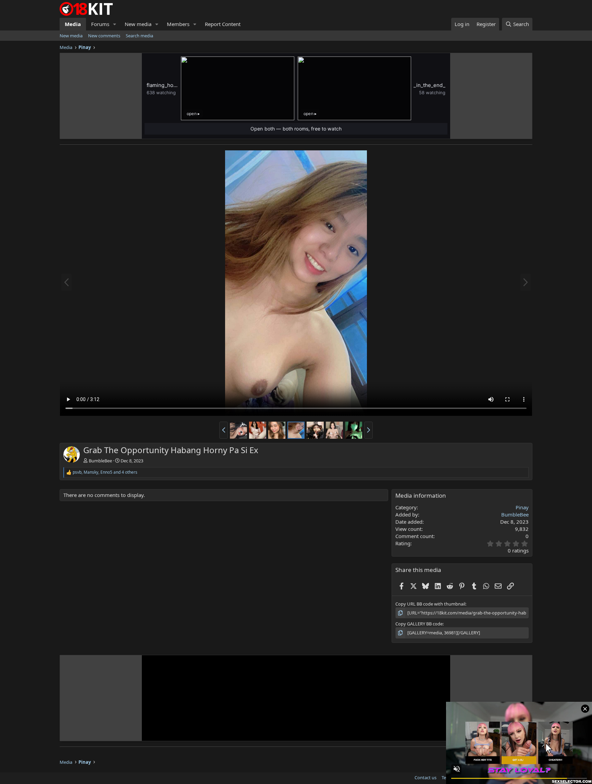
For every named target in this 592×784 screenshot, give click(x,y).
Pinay (522, 507)
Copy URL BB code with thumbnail (430, 604)
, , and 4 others (105, 472)
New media (138, 24)
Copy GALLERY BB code (419, 624)
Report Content (223, 24)
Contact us (425, 777)
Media (73, 24)
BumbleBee (100, 461)
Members (178, 24)
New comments (104, 36)
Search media (139, 36)
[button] (115, 24)
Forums (100, 24)
